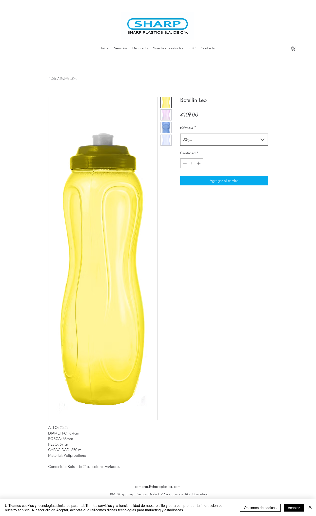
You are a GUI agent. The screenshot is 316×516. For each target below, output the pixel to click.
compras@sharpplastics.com (157, 486)
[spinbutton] (192, 163)
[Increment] (199, 163)
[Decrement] (184, 163)
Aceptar (294, 507)
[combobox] (224, 140)
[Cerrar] (310, 507)
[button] (293, 48)
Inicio (52, 78)
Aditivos (188, 127)
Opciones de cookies (260, 507)
